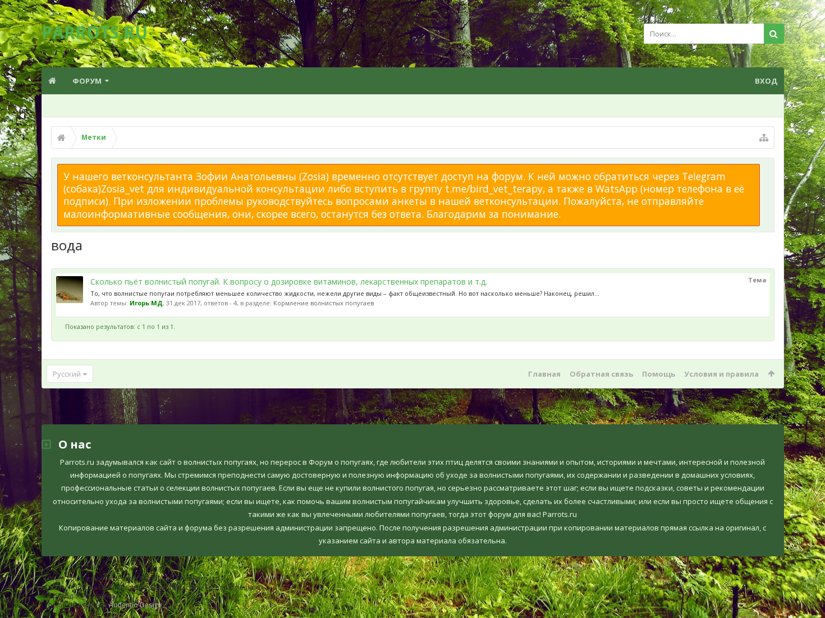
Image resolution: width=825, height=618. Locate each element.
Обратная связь (601, 374)
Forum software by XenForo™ (132, 578)
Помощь (658, 374)
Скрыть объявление (766, 169)
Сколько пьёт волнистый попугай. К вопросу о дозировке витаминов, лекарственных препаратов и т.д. (288, 281)
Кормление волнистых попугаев (323, 303)
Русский (67, 374)
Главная (544, 374)
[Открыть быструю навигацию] (764, 137)
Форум (87, 81)
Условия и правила (721, 374)
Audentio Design (135, 605)
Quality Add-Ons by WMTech (152, 587)
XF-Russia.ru (95, 596)
